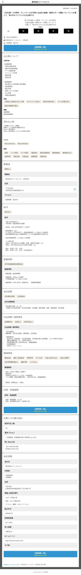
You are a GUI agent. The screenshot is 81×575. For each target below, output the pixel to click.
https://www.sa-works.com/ (14, 540)
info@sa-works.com (12, 449)
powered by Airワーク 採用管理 (40, 572)
